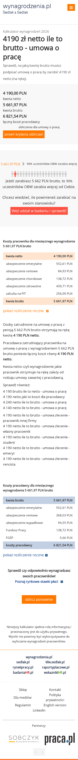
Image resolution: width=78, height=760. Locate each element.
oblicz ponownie (39, 599)
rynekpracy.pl (23, 667)
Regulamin (23, 705)
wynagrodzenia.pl (39, 657)
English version (55, 705)
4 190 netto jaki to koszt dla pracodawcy (34, 396)
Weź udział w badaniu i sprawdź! (39, 210)
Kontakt (55, 689)
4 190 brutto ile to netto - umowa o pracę (35, 391)
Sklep (23, 689)
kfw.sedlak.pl (55, 662)
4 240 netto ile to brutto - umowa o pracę (35, 402)
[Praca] (57, 739)
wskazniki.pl (55, 672)
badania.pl (23, 672)
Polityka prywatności (55, 697)
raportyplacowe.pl (55, 667)
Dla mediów (22, 697)
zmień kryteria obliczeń (23, 134)
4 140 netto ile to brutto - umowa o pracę (35, 407)
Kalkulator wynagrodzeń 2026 (26, 31)
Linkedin (39, 710)
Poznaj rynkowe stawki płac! (36, 581)
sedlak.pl (23, 662)
